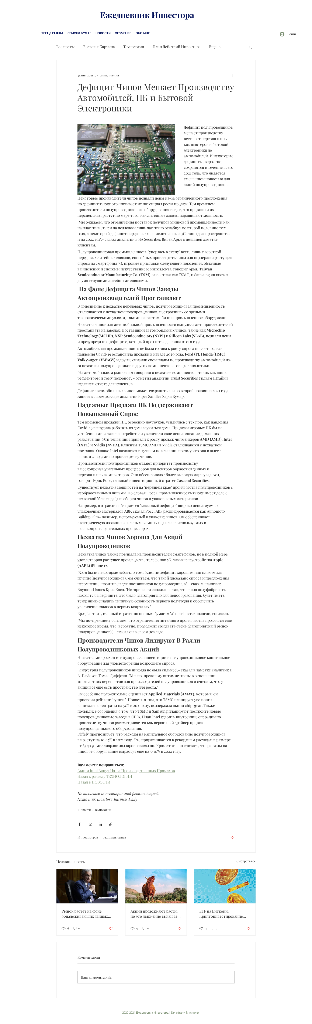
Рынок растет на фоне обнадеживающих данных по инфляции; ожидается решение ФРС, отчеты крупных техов (85, 914)
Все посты (65, 46)
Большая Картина (99, 46)
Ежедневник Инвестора (147, 14)
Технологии (133, 46)
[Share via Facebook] (79, 824)
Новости (84, 810)
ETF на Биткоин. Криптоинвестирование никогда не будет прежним (223, 914)
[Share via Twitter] (90, 824)
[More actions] (232, 75)
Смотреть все (246, 861)
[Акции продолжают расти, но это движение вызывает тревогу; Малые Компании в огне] (156, 886)
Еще (212, 46)
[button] (250, 47)
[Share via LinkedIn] (100, 824)
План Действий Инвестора (177, 46)
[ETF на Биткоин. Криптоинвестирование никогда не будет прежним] (225, 886)
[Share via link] (111, 824)
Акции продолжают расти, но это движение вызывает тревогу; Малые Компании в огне (156, 914)
